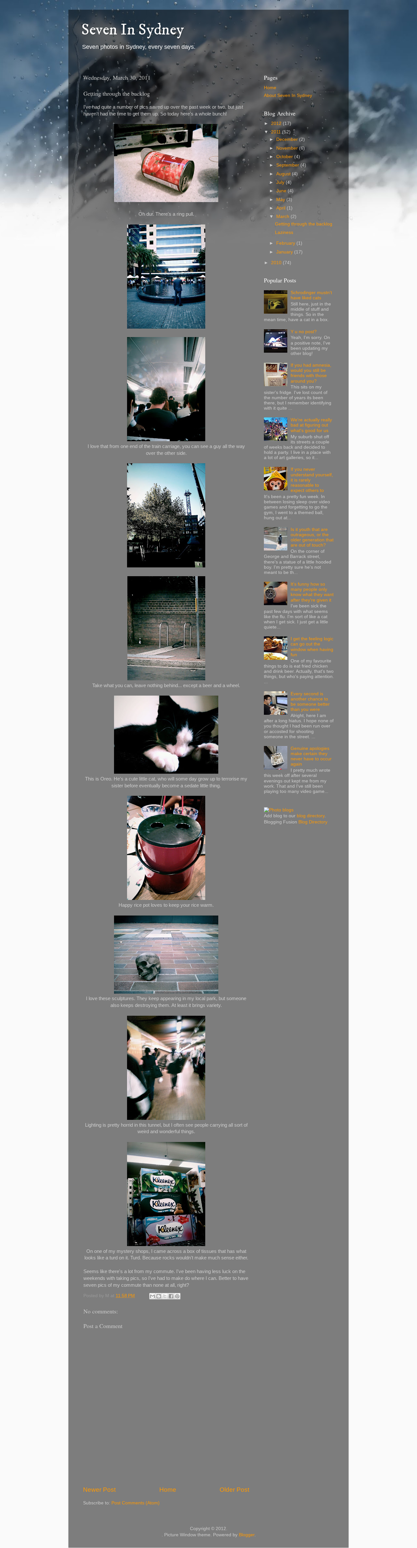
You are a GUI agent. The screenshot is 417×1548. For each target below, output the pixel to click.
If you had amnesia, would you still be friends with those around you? (311, 373)
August (284, 173)
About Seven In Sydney (288, 95)
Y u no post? (304, 331)
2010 (277, 262)
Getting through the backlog (303, 224)
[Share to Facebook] (171, 1296)
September (288, 165)
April (281, 208)
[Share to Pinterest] (177, 1296)
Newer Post (99, 1489)
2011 (276, 131)
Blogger (246, 1534)
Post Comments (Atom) (135, 1502)
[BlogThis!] (158, 1296)
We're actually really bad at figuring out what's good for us (311, 425)
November (287, 148)
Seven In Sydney (132, 30)
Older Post (234, 1489)
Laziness (284, 232)
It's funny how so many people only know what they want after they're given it (312, 592)
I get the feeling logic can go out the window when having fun (312, 646)
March (283, 216)
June (282, 190)
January (285, 252)
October (285, 156)
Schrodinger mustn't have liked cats (311, 295)
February (286, 243)
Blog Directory (312, 822)
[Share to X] (165, 1296)
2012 (277, 123)
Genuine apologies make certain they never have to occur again (311, 756)
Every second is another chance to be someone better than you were (310, 701)
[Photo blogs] (279, 810)
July (281, 182)
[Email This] (152, 1296)
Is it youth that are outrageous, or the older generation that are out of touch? (312, 537)
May (281, 199)
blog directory (310, 815)
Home (167, 1489)
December (287, 139)
